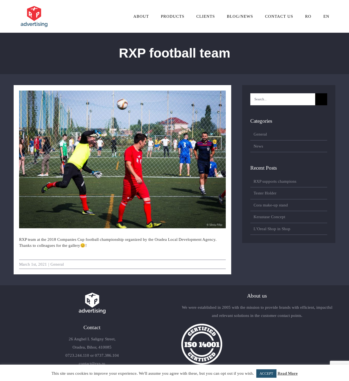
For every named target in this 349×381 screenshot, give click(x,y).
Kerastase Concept (269, 217)
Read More (288, 373)
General (57, 264)
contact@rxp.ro (92, 363)
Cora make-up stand (271, 205)
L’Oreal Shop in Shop (272, 229)
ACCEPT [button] (266, 373)
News (258, 146)
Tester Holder (265, 193)
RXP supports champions (275, 181)
